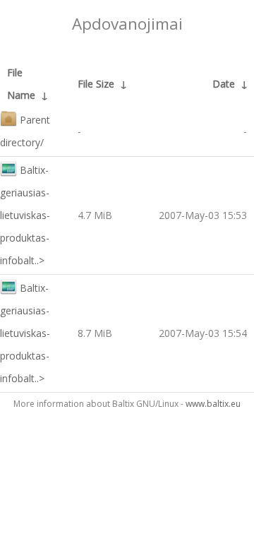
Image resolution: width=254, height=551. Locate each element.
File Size (96, 83)
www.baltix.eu (213, 404)
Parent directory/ (25, 131)
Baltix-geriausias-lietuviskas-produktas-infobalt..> (25, 215)
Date (223, 83)
